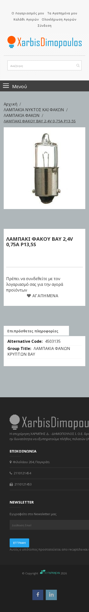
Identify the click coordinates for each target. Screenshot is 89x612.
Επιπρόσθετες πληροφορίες (32, 331)
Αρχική (11, 104)
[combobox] (44, 65)
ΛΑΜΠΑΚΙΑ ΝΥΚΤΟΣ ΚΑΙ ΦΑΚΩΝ (34, 109)
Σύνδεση (45, 26)
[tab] (36, 331)
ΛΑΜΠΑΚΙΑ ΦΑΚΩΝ (22, 115)
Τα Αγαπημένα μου (62, 13)
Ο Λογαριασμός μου (28, 13)
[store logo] (44, 42)
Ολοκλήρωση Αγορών (59, 19)
